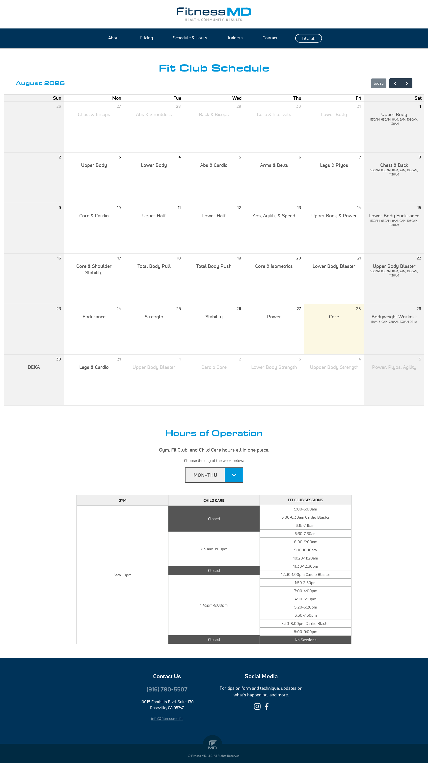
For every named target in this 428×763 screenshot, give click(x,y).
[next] (406, 83)
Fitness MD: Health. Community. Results (214, 14)
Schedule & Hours (190, 37)
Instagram (257, 706)
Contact (270, 37)
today (379, 83)
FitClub (309, 38)
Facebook (266, 706)
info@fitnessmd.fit (167, 718)
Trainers (235, 37)
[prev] (395, 83)
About (114, 37)
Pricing (146, 37)
